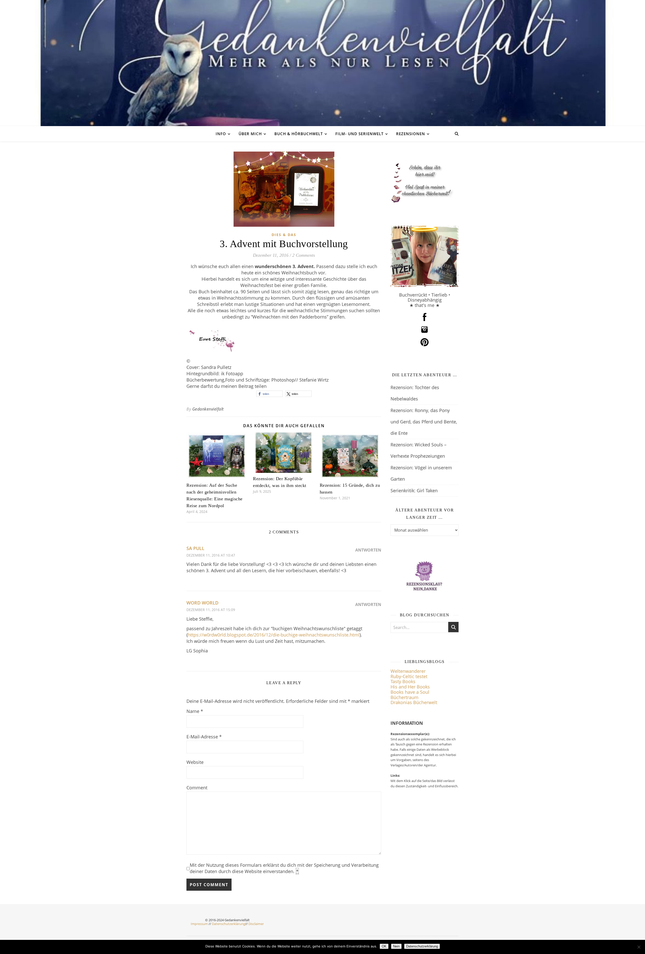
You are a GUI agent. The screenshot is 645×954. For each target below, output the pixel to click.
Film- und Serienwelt (359, 133)
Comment (196, 788)
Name (194, 711)
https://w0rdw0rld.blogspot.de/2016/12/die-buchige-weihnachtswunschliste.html (274, 635)
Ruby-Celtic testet (409, 676)
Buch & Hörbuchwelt (298, 133)
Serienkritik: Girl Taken (414, 490)
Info (221, 133)
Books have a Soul (410, 692)
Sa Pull (195, 548)
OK (384, 946)
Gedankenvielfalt (208, 409)
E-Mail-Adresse (204, 737)
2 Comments (303, 255)
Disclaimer (256, 923)
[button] (269, 394)
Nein (396, 946)
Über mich (250, 133)
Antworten (368, 550)
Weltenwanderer (408, 671)
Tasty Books (403, 681)
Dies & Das (284, 234)
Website (195, 762)
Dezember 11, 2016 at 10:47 (210, 555)
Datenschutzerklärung (228, 923)
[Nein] (638, 946)
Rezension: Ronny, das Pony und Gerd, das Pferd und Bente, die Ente (424, 421)
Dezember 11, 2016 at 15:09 (210, 609)
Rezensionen (410, 133)
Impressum (199, 923)
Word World (202, 603)
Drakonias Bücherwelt (414, 702)
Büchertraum (404, 697)
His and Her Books (410, 687)
